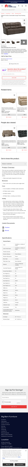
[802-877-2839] (22, 5)
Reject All (8, 464)
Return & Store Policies (6, 434)
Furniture (2, 13)
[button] (2, 5)
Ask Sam (14, 77)
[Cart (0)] (25, 5)
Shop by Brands (5, 432)
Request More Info (15, 63)
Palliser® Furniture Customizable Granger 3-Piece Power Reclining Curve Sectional (9, 109)
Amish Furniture (5, 422)
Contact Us (4, 431)
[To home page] (10, 6)
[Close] (25, 450)
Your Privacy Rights (14, 460)
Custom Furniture (5, 424)
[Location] (18, 5)
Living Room (8, 13)
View (9, 114)
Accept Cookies (20, 464)
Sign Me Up (14, 406)
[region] (14, 458)
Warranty (7, 230)
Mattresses (4, 421)
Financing (3, 429)
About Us (3, 427)
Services (3, 426)
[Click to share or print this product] (24, 20)
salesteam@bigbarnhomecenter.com (13, 448)
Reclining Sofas (18, 13)
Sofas (13, 13)
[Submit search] (24, 10)
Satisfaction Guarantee (6, 436)
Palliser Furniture (9, 58)
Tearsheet (7, 227)
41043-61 (6, 60)
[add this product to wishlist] (24, 23)
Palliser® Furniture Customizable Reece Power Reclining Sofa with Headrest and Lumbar (9, 142)
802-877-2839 (8, 446)
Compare (9, 117)
